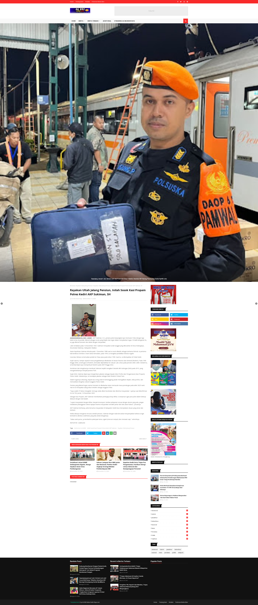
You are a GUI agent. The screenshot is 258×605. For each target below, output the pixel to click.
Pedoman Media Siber (98, 2)
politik (169, 535)
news (169, 528)
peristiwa (169, 532)
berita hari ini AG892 (80, 428)
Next (256, 304)
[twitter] (181, 1)
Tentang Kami (79, 2)
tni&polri (169, 539)
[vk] (179, 323)
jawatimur (169, 518)
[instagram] (184, 1)
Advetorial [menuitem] (107, 21)
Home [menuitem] (74, 21)
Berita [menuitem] (81, 21)
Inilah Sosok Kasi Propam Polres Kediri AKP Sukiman (102, 428)
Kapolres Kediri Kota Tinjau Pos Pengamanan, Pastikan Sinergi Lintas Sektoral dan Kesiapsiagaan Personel (134, 465)
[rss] (160, 319)
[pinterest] (187, 1)
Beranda (72, 286)
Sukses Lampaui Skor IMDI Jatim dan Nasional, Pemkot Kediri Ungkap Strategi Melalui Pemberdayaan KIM (108, 465)
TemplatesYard (74, 602)
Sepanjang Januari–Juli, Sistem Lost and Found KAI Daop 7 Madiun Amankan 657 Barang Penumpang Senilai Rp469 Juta (92, 580)
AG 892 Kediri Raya (76, 299)
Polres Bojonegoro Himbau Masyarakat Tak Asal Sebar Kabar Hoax (173, 496)
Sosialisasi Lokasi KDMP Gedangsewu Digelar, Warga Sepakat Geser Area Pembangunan (80, 465)
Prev (2, 304)
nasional (169, 525)
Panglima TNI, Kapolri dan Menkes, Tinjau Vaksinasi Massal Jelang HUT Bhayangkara (134, 587)
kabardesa (169, 521)
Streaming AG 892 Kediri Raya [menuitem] (124, 21)
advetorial (169, 510)
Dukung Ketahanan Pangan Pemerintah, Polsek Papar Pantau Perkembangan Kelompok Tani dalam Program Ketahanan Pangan (93, 569)
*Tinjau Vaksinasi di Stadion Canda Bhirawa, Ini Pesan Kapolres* (131, 577)
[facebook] (178, 1)
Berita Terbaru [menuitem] (93, 21)
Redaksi (87, 2)
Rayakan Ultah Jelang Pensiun (84, 286)
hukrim (169, 514)
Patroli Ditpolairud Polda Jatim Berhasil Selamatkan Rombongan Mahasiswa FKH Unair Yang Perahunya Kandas (173, 477)
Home (72, 2)
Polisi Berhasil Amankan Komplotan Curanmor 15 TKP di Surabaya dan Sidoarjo (172, 487)
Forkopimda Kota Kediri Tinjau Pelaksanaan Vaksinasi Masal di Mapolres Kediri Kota (133, 568)
